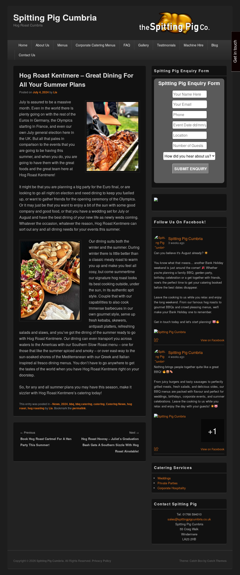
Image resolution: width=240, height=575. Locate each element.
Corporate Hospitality (172, 488)
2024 (64, 404)
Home (23, 45)
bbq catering (83, 404)
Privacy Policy (101, 561)
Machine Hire (193, 45)
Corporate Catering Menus (95, 45)
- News (55, 404)
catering (99, 404)
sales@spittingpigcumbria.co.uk (189, 519)
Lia (55, 92)
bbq (71, 404)
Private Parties (168, 483)
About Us (42, 45)
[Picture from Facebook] (165, 430)
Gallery (143, 45)
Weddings (164, 478)
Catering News (116, 404)
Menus (62, 45)
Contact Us (27, 55)
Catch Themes (217, 561)
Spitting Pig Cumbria (55, 17)
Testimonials (166, 45)
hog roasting (36, 408)
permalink (79, 408)
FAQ (127, 45)
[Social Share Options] (157, 340)
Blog (214, 45)
